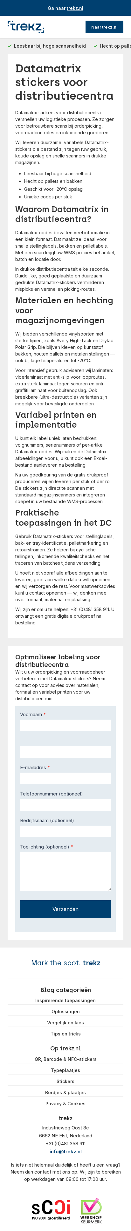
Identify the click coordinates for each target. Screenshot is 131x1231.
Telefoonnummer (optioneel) (51, 794)
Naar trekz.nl (104, 27)
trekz (91, 963)
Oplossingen (66, 1011)
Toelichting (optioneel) (46, 847)
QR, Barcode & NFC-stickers (66, 1059)
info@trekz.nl (66, 1151)
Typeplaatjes (65, 1070)
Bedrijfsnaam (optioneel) (47, 820)
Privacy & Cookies (65, 1103)
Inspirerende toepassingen (65, 1000)
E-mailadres (35, 767)
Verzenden (65, 909)
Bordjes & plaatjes (65, 1092)
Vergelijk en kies (65, 1023)
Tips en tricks (66, 1034)
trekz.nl (75, 8)
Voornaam (33, 714)
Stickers (65, 1081)
